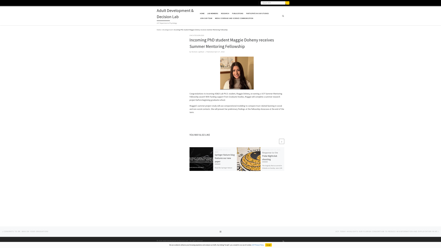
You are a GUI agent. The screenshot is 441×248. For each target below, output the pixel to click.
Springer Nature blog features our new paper (225, 158)
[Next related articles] (281, 141)
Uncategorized (167, 30)
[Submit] (287, 3)
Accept (268, 245)
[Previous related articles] (276, 141)
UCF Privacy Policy (258, 245)
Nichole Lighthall (198, 52)
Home (159, 30)
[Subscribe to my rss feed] (283, 241)
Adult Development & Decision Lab (175, 241)
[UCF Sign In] (250, 3)
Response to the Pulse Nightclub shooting (270, 156)
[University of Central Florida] (169, 3)
